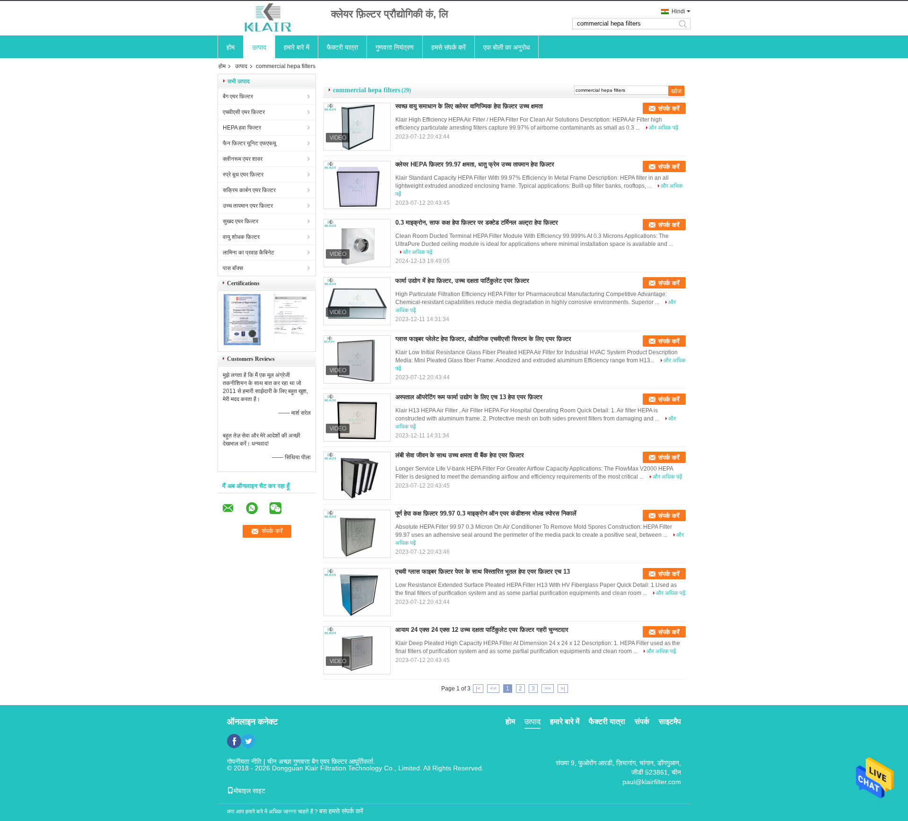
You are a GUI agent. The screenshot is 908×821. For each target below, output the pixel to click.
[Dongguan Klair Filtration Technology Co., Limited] (270, 18)
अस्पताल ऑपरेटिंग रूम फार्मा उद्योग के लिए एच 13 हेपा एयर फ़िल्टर (468, 397)
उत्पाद (259, 47)
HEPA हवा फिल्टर (242, 127)
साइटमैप (670, 721)
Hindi (678, 11)
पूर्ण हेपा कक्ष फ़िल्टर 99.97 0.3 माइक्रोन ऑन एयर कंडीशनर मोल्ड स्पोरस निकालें (485, 513)
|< (478, 688)
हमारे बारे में (296, 47)
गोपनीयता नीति (244, 761)
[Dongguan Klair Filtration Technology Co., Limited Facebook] (234, 741)
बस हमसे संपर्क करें (341, 811)
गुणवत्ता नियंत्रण (394, 47)
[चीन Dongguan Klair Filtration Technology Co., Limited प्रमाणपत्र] (242, 343)
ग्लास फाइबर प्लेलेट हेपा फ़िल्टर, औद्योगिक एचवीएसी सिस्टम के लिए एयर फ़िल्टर (483, 338)
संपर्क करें (669, 108)
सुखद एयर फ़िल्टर (240, 221)
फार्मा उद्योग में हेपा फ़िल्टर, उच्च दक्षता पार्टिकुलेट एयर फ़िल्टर (462, 280)
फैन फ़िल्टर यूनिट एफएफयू (249, 143)
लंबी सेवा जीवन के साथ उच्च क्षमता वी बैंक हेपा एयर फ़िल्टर (459, 455)
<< (493, 688)
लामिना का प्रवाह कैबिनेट (248, 252)
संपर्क (642, 721)
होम (231, 47)
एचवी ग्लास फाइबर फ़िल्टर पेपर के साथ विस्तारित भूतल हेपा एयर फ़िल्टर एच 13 (482, 571)
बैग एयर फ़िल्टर (238, 96)
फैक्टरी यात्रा (342, 47)
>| (562, 688)
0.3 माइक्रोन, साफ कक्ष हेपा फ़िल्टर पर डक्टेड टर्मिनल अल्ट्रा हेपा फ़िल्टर (476, 222)
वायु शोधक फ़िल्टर (241, 237)
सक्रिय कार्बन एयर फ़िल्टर (249, 190)
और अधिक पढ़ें (663, 127)
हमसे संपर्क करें (448, 47)
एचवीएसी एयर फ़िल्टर (244, 112)
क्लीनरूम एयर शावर (242, 159)
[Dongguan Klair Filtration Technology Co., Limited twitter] (248, 741)
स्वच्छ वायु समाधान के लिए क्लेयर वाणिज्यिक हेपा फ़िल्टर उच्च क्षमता (469, 106)
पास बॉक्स (233, 268)
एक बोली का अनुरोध (506, 47)
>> (547, 688)
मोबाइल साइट (249, 791)
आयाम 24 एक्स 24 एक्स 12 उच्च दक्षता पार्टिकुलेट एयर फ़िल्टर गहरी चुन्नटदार (481, 629)
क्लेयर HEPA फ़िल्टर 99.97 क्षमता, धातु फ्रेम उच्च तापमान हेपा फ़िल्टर (474, 164)
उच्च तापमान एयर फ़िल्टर (248, 205)
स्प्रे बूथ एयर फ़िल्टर (243, 174)
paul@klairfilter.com (651, 782)
